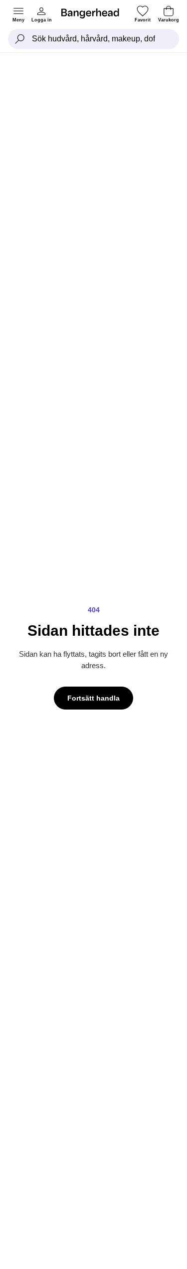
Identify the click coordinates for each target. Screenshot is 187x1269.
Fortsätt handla (93, 698)
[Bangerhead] (94, 13)
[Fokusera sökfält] (20, 39)
